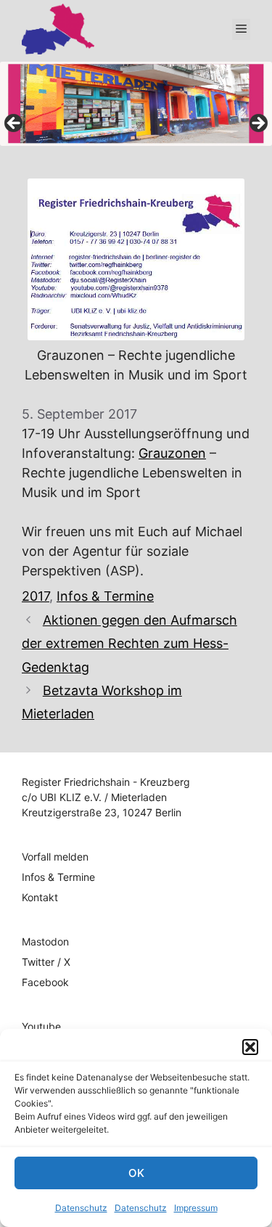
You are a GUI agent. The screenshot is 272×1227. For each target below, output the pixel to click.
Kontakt (40, 897)
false (14, 124)
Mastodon (45, 941)
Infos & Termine (105, 596)
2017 (35, 596)
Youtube (41, 1026)
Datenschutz (81, 1207)
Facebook (45, 982)
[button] (250, 1047)
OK (136, 1173)
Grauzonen (172, 453)
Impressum (196, 1207)
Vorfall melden (55, 856)
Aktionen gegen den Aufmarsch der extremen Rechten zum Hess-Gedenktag (129, 643)
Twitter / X (46, 962)
